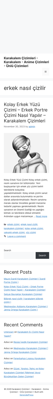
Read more (41, 216)
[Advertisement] (26, 27)
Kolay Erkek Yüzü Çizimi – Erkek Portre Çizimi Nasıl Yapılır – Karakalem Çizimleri (25, 112)
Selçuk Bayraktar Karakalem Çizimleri (23, 294)
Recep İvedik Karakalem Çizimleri (31, 342)
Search (7, 250)
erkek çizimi (13, 224)
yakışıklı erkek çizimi (14, 232)
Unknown (9, 332)
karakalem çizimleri (14, 228)
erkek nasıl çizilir (29, 224)
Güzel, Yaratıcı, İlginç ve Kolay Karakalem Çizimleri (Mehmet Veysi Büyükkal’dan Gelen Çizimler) (24, 372)
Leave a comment (16, 236)
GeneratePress (26, 395)
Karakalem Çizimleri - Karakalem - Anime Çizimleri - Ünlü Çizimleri (26, 62)
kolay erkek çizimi (34, 228)
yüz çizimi (31, 232)
